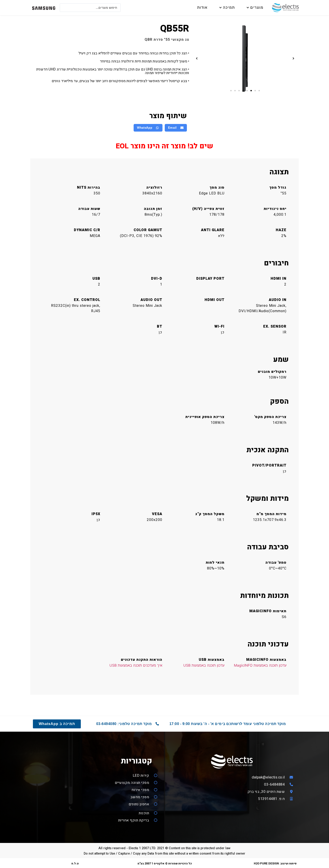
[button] (293, 58)
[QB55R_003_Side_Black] (245, 58)
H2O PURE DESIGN (266, 864)
